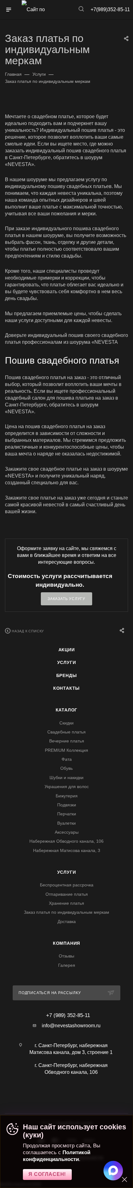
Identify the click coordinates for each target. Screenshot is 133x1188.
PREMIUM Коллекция (66, 750)
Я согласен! (47, 1174)
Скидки (66, 722)
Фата (67, 759)
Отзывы (66, 955)
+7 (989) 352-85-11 (68, 1015)
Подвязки (66, 804)
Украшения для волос (67, 786)
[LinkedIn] (80, 1096)
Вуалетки (66, 823)
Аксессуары (67, 832)
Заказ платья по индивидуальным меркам (66, 912)
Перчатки (66, 813)
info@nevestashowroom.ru (71, 1025)
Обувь (66, 768)
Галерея (66, 965)
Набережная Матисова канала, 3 (66, 850)
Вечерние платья (66, 740)
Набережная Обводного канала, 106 (66, 841)
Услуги (66, 662)
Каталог (67, 709)
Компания (66, 943)
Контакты (66, 688)
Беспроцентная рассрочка (66, 884)
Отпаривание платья (66, 894)
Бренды (66, 675)
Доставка (67, 921)
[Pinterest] (77, 1096)
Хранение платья (66, 903)
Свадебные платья (66, 731)
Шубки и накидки (66, 777)
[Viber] (70, 1096)
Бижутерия (67, 795)
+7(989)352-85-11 (110, 9)
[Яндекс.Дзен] (73, 1096)
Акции (66, 649)
